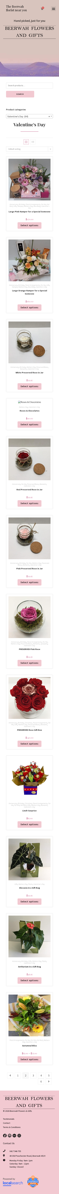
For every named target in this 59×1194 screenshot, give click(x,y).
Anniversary (14, 204)
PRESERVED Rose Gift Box (29, 730)
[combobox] (29, 116)
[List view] (32, 141)
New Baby (37, 206)
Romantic (23, 369)
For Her (43, 204)
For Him (17, 805)
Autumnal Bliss (29, 1045)
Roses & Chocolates (29, 410)
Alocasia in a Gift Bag (29, 887)
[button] (53, 8)
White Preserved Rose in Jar (29, 372)
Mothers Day (28, 206)
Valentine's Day (41, 287)
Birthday (22, 204)
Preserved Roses (42, 367)
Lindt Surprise (29, 810)
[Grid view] (26, 141)
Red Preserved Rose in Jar (29, 489)
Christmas (28, 723)
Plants (30, 884)
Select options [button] (29, 225)
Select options (29, 1059)
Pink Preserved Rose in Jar (29, 568)
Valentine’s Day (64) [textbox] (28, 116)
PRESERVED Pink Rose (29, 649)
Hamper (20, 206)
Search (20, 94)
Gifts (15, 206)
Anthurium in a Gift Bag (29, 966)
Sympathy (44, 644)
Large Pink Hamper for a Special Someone (29, 211)
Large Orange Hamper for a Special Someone (29, 292)
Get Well (23, 805)
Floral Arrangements (33, 204)
